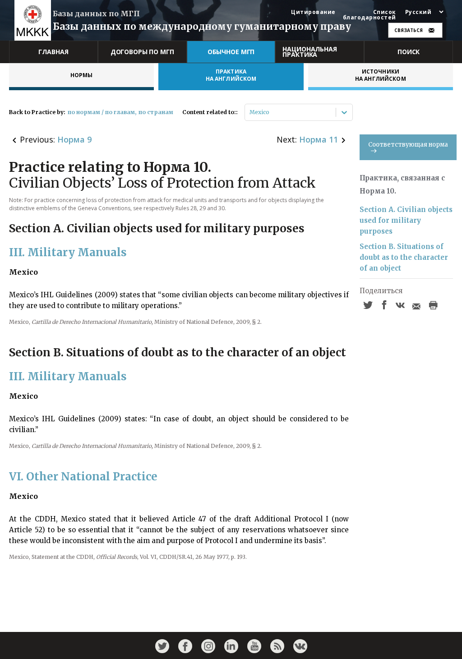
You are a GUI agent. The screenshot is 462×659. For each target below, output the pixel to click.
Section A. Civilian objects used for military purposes (406, 220)
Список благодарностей (369, 14)
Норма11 (318, 139)
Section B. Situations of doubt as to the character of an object (404, 257)
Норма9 (74, 139)
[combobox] (250, 112)
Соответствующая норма (408, 144)
